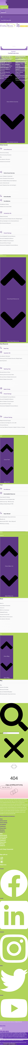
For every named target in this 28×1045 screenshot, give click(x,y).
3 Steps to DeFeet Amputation (19, 73)
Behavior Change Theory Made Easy (20, 63)
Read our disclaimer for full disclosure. (7, 816)
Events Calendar (3, 822)
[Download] (14, 48)
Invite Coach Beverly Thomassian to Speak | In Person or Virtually (12, 427)
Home (1, 819)
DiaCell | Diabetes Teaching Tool (6, 379)
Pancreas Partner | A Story (5, 372)
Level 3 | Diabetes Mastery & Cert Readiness (8, 180)
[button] (14, 717)
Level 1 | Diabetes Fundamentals (6, 176)
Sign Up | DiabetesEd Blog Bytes (6, 691)
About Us (1, 603)
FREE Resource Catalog (4, 523)
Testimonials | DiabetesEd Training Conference (9, 245)
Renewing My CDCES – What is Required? (8, 521)
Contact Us (2, 607)
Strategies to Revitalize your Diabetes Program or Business (6, 77)
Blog (1, 685)
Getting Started (3, 820)
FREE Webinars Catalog (5, 56)
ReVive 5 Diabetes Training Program (7, 240)
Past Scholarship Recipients (5, 223)
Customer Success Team (4, 614)
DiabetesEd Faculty (3, 612)
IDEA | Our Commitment (4, 610)
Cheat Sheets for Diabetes (5, 497)
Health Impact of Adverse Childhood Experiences (20, 66)
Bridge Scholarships (4, 216)
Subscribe (3, 11)
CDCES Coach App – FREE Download (7, 501)
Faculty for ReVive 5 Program (5, 243)
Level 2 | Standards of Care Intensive (7, 178)
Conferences (3, 826)
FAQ (0, 157)
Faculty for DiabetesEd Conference (6, 238)
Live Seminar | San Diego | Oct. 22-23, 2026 (8, 422)
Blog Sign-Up (2, 519)
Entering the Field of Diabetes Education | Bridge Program (11, 218)
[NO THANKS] (16, 1044)
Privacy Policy (3, 828)
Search (1, 733)
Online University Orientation (5, 154)
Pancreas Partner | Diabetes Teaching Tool (8, 377)
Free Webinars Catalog (4, 204)
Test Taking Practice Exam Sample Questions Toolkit (5, 59)
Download (13, 51)
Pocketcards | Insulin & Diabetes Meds (7, 499)
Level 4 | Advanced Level (4, 183)
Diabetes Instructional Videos (5, 206)
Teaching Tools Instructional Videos (7, 374)
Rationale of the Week (4, 689)
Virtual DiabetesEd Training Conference (7, 236)
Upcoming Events (3, 360)
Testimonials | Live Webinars (20, 81)
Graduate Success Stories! (5, 161)
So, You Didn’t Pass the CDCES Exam (5, 73)
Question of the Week (4, 687)
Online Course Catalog (4, 152)
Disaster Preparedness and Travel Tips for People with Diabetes (21, 77)
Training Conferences (4, 425)
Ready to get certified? (5, 19)
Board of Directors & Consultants (6, 616)
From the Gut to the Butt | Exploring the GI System (20, 70)
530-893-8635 (4, 1031)
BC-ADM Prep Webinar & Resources (5, 65)
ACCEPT (6, 1044)
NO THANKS (12, 1044)
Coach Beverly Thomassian (5, 605)
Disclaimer (2, 830)
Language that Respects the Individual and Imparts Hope (21, 60)
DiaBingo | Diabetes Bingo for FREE (6, 503)
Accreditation (3, 824)
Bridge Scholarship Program (5, 420)
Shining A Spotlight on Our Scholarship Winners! (9, 221)
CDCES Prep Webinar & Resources (5, 62)
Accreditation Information (5, 159)
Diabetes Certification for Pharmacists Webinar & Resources (5, 69)
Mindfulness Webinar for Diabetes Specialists (20, 57)
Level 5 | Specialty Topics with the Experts (8, 185)
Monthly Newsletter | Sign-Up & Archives (8, 517)
